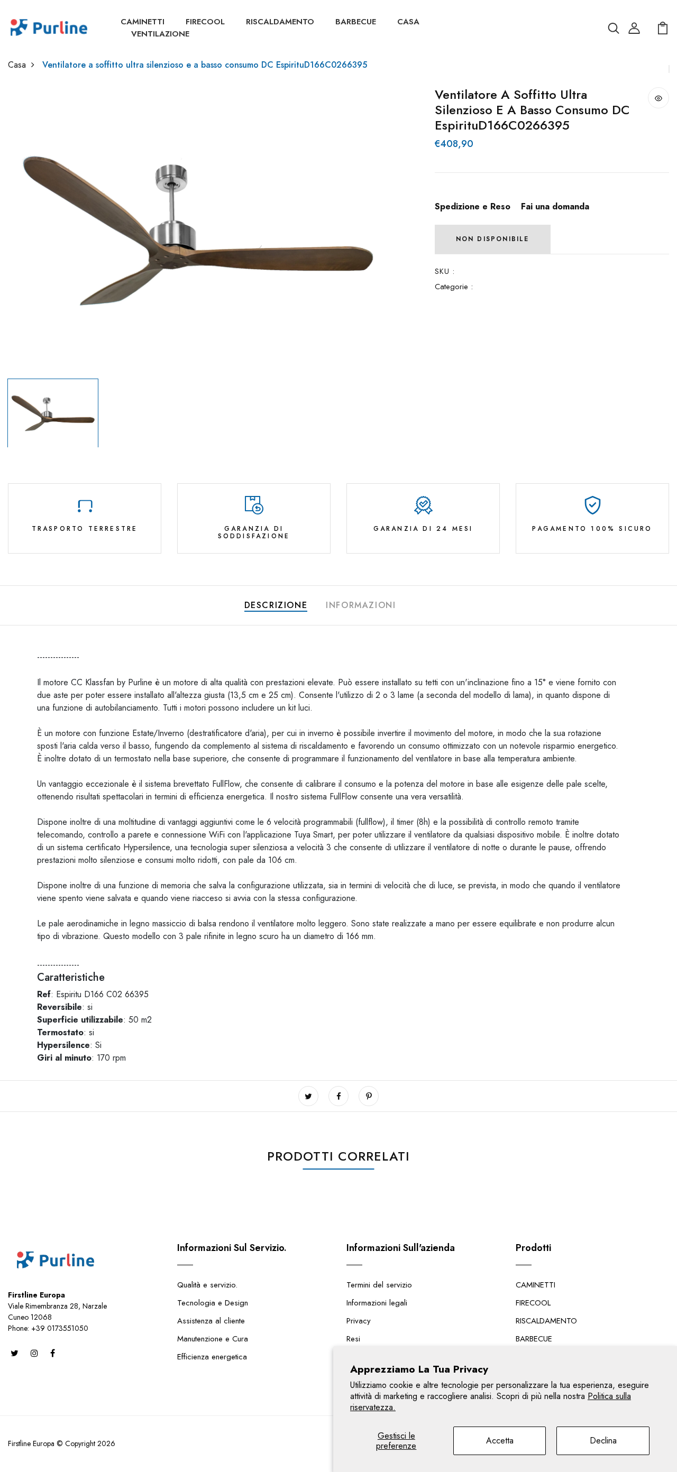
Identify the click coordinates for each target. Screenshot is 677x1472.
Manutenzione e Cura (212, 1339)
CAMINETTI (142, 21)
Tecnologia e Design (212, 1303)
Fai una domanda (555, 206)
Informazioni (361, 605)
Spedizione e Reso (472, 206)
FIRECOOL (205, 21)
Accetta (500, 1440)
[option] (197, 230)
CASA (408, 21)
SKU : (445, 271)
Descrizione (276, 605)
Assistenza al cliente (211, 1321)
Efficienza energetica (212, 1357)
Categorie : (454, 286)
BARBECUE (355, 21)
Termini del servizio (379, 1285)
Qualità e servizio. (207, 1285)
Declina (603, 1440)
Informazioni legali (376, 1303)
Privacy (358, 1321)
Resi (353, 1339)
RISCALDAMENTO (280, 21)
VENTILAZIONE (160, 34)
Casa (17, 65)
